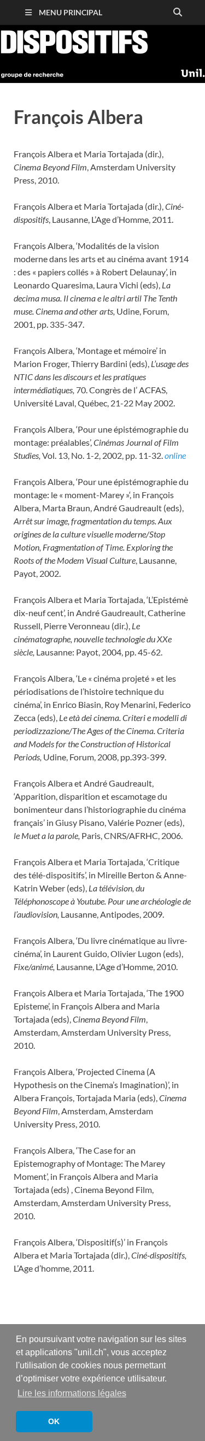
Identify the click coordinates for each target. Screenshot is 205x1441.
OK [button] (54, 1421)
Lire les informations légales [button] (71, 1393)
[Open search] (177, 12)
